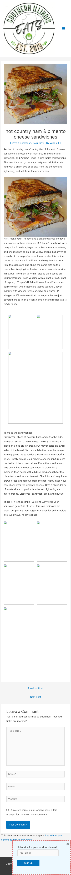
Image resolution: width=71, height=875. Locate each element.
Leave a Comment (20, 143)
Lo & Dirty (38, 143)
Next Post (35, 697)
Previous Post (35, 688)
